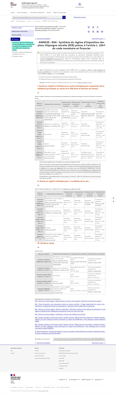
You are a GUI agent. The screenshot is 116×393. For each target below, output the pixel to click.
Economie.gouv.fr (63, 363)
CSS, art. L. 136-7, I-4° (93, 262)
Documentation (38, 355)
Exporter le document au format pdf (88, 27)
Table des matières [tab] (17, 28)
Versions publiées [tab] (16, 35)
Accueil (13, 12)
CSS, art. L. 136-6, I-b (93, 271)
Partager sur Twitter (93, 31)
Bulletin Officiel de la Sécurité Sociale (67, 353)
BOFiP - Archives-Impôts (60, 12)
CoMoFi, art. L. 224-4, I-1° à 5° (71, 189)
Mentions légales (29, 387)
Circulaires (61, 355)
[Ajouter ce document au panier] (93, 27)
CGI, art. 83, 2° (48, 158)
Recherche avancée (80, 17)
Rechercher (64, 17)
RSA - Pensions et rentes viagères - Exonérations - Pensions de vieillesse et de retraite (60, 314)
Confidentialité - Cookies (49, 387)
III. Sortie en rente (17, 56)
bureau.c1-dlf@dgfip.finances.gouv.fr (51, 59)
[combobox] (37, 17)
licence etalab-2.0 (43, 391)
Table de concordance (40, 353)
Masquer (16, 39)
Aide (12, 350)
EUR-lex (60, 361)
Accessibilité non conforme (17, 387)
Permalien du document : (42, 339)
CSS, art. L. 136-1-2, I (93, 291)
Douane (61, 358)
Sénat (60, 368)
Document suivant (98, 39)
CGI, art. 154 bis (50, 202)
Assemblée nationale (63, 350)
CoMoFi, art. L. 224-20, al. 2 (51, 126)
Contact (12, 353)
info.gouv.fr (62, 379)
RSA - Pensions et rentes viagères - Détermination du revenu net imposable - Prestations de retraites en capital (68, 301)
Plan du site (38, 387)
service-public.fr (73, 379)
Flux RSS (37, 350)
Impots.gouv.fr (62, 366)
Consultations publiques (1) (37, 12)
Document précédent (43, 39)
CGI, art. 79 (74, 261)
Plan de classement (22, 12)
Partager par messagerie (102, 31)
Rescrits (49, 12)
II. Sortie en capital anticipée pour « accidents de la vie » (22, 53)
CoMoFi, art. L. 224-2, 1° (43, 261)
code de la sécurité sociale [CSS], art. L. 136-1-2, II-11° (88, 114)
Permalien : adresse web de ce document (97, 27)
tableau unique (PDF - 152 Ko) (85, 82)
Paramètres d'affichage (64, 387)
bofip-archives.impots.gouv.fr (41, 358)
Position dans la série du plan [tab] (20, 31)
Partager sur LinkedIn (97, 31)
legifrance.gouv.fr (86, 379)
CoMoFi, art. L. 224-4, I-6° (91, 170)
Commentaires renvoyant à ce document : (48, 299)
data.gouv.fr (98, 379)
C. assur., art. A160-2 (54, 168)
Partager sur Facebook (88, 31)
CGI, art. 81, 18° (48, 145)
